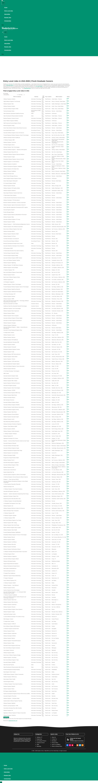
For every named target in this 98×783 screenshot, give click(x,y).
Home (5, 7)
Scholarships (7, 20)
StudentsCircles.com (13, 720)
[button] (3, 25)
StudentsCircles (27, 88)
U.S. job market (39, 86)
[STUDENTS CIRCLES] (8, 0)
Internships (7, 14)
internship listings (9, 85)
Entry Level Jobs (8, 10)
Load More (6, 717)
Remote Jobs (7, 17)
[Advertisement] (37, 67)
